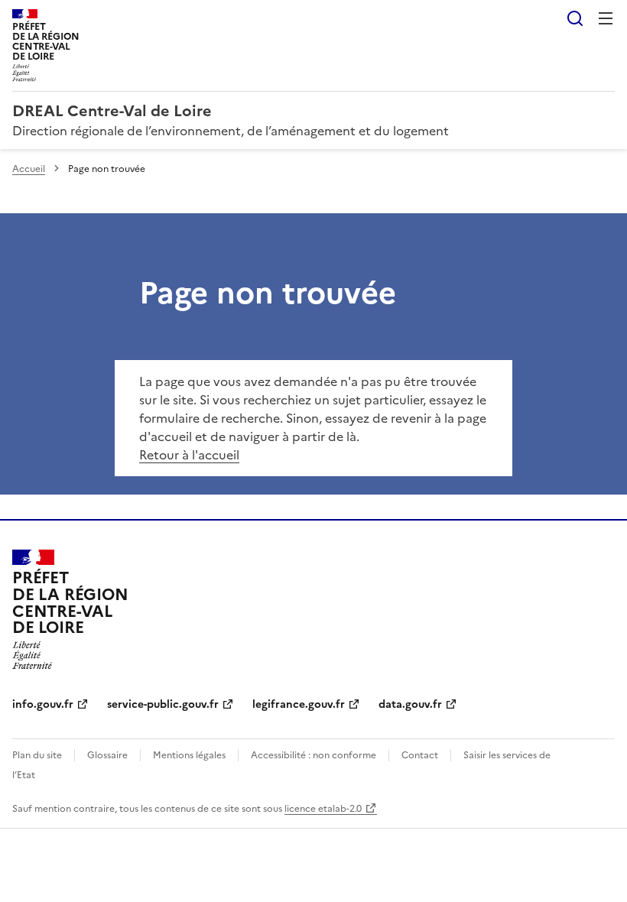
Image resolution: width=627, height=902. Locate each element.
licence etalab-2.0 (323, 809)
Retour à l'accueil (189, 455)
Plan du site (37, 755)
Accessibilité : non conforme (313, 755)
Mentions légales (189, 755)
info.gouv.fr (42, 704)
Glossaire (107, 755)
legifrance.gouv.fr (298, 704)
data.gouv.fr (410, 704)
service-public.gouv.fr (163, 704)
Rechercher (575, 18)
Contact (419, 755)
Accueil (28, 169)
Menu (605, 18)
